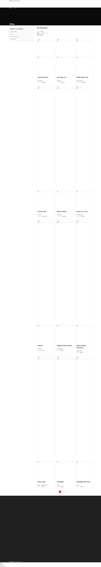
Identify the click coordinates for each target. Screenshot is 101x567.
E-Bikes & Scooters (14, 36)
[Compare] (47, 74)
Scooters (39, 214)
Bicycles (11, 34)
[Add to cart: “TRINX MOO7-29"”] (78, 74)
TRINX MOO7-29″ (82, 77)
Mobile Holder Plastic (64, 345)
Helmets (39, 348)
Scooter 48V (42, 211)
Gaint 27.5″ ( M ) (82, 211)
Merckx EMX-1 (62, 211)
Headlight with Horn (83, 482)
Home (38, 31)
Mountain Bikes (79, 80)
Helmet (40, 345)
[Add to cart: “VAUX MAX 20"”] (39, 74)
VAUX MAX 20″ (43, 77)
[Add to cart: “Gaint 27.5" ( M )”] (78, 209)
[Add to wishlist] (50, 74)
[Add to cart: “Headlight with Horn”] (78, 479)
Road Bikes (59, 214)
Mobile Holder (60, 348)
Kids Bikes (40, 80)
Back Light (41, 482)
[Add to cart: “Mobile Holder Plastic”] (58, 343)
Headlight (60, 482)
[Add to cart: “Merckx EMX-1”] (58, 209)
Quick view (43, 74)
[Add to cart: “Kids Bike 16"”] (58, 74)
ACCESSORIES (13, 31)
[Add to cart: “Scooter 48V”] (39, 209)
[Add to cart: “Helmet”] (39, 343)
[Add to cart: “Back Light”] (39, 479)
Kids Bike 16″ (62, 77)
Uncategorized (13, 38)
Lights (39, 485)
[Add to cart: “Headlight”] (58, 479)
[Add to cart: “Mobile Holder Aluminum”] (78, 343)
